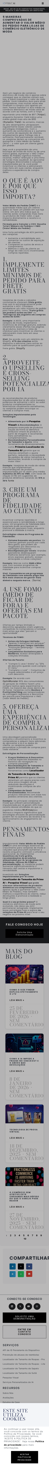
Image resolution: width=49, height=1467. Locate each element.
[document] (24, 733)
